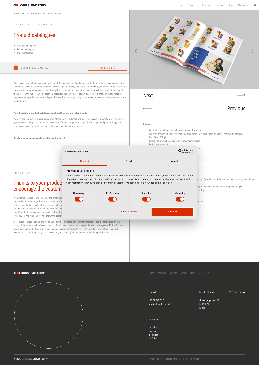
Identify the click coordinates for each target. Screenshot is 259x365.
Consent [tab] (84, 161)
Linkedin (153, 327)
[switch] (112, 199)
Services (206, 4)
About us (193, 4)
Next (148, 95)
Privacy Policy (155, 358)
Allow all (172, 211)
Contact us (243, 4)
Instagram (153, 334)
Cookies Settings (191, 358)
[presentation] (135, 51)
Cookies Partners (172, 358)
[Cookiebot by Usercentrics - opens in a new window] (180, 151)
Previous (236, 108)
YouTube (152, 338)
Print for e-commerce (33, 13)
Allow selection (129, 211)
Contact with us (107, 67)
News (230, 4)
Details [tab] (129, 161)
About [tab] (174, 161)
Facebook (153, 330)
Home (181, 4)
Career (220, 4)
